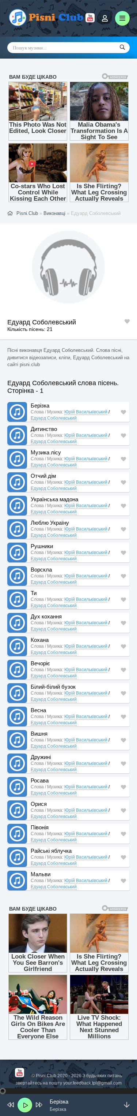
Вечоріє (40, 663)
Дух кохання (46, 616)
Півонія (40, 827)
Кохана (40, 640)
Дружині (41, 757)
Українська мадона (54, 499)
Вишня (39, 733)
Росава (40, 780)
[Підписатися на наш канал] (90, 20)
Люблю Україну (50, 523)
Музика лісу (46, 452)
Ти (34, 593)
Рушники (42, 546)
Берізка (40, 405)
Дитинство (44, 429)
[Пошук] (122, 47)
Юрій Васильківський (85, 411)
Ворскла (41, 569)
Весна (38, 710)
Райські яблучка (51, 851)
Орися (39, 804)
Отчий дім (43, 476)
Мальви (40, 874)
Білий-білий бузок (53, 687)
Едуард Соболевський (54, 418)
